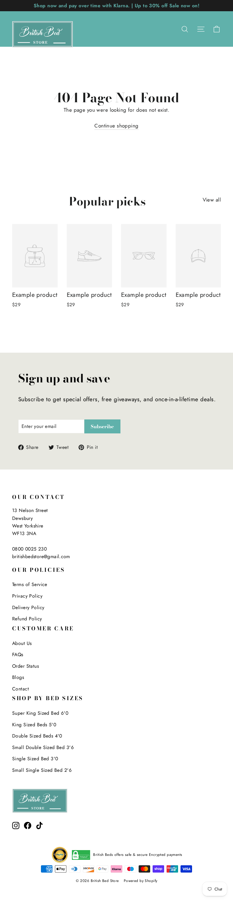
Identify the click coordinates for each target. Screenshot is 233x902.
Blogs (18, 677)
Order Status (25, 666)
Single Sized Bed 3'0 (35, 758)
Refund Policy (27, 618)
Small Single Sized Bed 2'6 (42, 770)
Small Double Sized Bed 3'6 (43, 747)
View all (212, 199)
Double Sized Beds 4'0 (37, 735)
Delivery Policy (28, 607)
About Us (22, 643)
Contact (20, 688)
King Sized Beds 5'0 (34, 724)
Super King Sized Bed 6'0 (40, 713)
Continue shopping (116, 125)
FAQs (17, 654)
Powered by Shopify (140, 880)
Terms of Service (29, 584)
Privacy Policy (27, 595)
